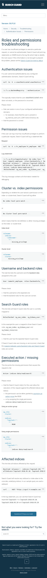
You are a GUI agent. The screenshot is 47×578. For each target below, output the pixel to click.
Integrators (27, 568)
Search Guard (23, 572)
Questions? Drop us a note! (23, 514)
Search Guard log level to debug (32, 61)
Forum (15, 568)
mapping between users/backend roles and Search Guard (24, 346)
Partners (20, 568)
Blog (11, 568)
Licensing (34, 568)
